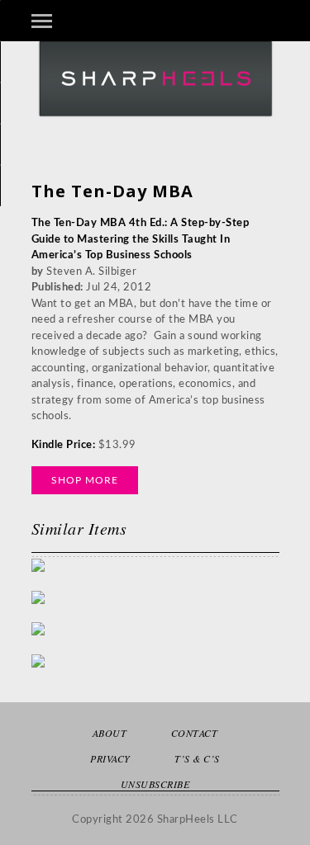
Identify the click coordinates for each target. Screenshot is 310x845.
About (110, 732)
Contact (194, 732)
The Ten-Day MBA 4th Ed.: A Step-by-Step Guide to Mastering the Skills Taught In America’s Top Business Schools (140, 239)
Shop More (84, 480)
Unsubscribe (155, 784)
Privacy (110, 758)
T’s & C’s (197, 758)
